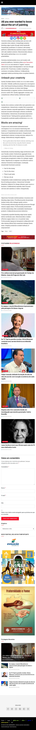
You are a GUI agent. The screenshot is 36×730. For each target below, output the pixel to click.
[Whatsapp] (21, 38)
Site (2, 503)
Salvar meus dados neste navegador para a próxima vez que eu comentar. (18, 513)
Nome (3, 488)
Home (2, 18)
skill (10, 231)
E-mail (3, 495)
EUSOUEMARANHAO (11, 28)
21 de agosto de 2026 (6, 277)
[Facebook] (11, 38)
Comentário (5, 467)
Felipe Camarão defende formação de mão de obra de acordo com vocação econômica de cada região (17, 377)
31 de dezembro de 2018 (25, 28)
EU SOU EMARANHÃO (10, 725)
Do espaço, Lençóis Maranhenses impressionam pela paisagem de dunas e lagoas (20, 665)
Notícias (7, 18)
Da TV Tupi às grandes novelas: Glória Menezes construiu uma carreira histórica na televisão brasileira (17, 341)
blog (6, 231)
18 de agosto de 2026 (6, 345)
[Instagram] (18, 38)
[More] (24, 38)
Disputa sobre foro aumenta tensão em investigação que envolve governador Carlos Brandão (16, 412)
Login (8, 720)
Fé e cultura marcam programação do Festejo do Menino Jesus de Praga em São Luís (17, 656)
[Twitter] (14, 38)
